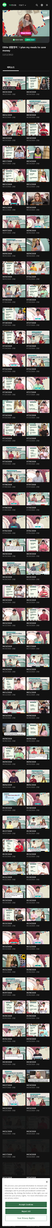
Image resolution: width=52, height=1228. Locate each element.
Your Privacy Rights (26, 1218)
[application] (26, 23)
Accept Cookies (26, 1204)
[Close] (47, 1182)
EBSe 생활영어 (10, 47)
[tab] (11, 67)
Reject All (26, 1211)
